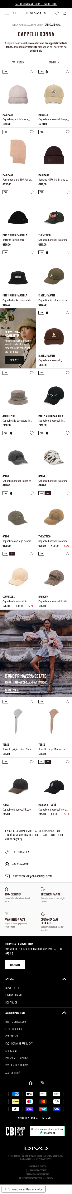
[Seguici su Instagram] (41, 1083)
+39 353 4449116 (20, 864)
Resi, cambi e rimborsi (17, 1065)
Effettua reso (13, 1028)
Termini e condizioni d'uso (37, 1174)
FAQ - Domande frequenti (19, 1043)
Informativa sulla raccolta (23, 1189)
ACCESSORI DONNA (34, 24)
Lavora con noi (13, 995)
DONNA (21, 24)
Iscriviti (15, 964)
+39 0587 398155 (21, 852)
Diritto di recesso (15, 1021)
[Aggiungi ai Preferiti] (31, 71)
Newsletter (12, 987)
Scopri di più (12, 690)
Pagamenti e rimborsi (17, 1058)
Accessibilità (12, 1072)
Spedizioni (11, 1050)
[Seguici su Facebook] (30, 1083)
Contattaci (11, 1036)
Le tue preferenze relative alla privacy (36, 1178)
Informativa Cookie (38, 1170)
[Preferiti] (57, 13)
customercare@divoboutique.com (32, 876)
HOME (14, 24)
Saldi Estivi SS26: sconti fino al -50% (36, 4)
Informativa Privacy (37, 1166)
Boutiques (11, 1002)
